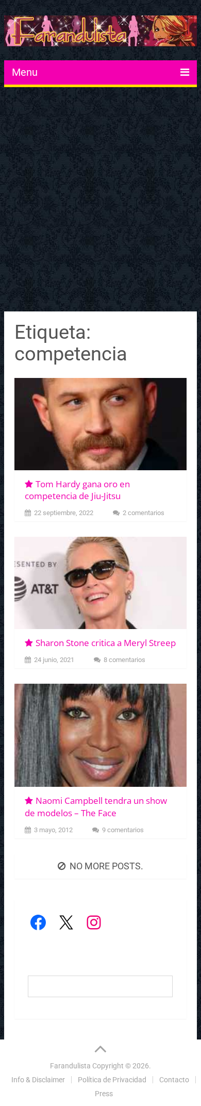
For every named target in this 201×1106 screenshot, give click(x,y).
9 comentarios (123, 830)
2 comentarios (143, 513)
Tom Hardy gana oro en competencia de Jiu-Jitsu (77, 490)
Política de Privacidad (112, 1080)
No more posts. (106, 866)
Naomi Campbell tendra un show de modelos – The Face (96, 807)
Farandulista (70, 1066)
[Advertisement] (100, 200)
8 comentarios (124, 660)
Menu (25, 72)
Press (104, 1094)
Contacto (174, 1080)
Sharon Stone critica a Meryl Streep (106, 643)
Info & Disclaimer (38, 1080)
